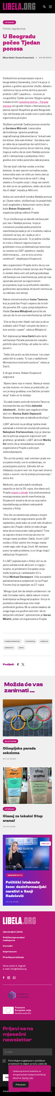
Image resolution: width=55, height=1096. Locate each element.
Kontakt (8, 946)
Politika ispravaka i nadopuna (14, 939)
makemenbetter (12, 641)
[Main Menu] (50, 6)
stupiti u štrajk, (19, 492)
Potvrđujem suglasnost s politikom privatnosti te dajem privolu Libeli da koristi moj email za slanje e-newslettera (29, 1063)
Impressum (10, 951)
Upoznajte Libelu (13, 932)
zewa (21, 648)
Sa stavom (10, 741)
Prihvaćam (21, 1084)
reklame (44, 641)
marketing (30, 641)
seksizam (9, 648)
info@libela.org (18, 968)
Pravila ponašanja (13, 957)
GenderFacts (15, 875)
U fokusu (9, 22)
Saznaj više (27, 1078)
